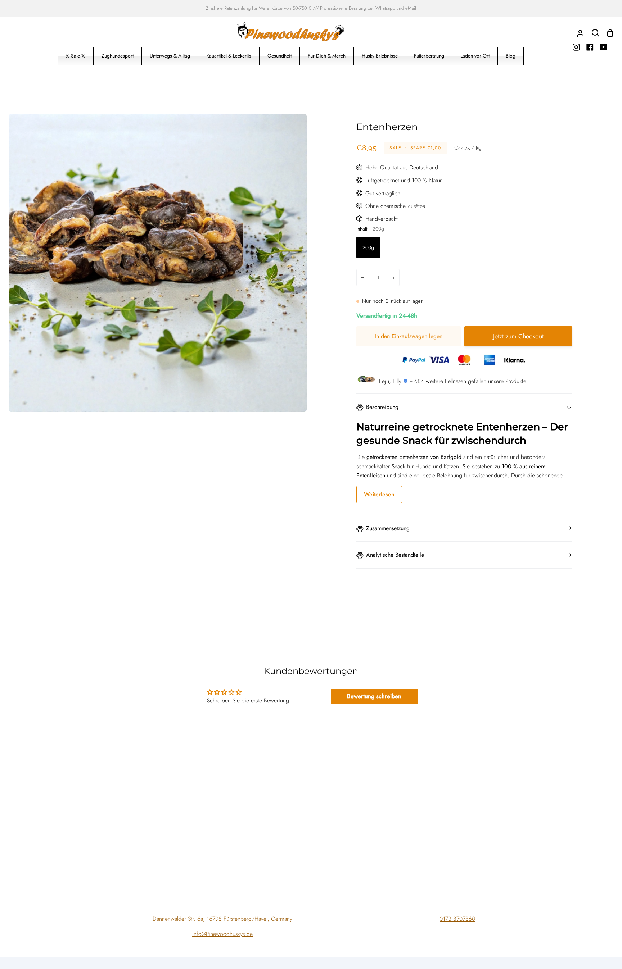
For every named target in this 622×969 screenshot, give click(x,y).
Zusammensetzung (388, 528)
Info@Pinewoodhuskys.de (222, 934)
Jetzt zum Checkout (518, 336)
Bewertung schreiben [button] (374, 696)
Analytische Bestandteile (395, 555)
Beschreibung (382, 407)
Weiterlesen (379, 494)
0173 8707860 (457, 919)
